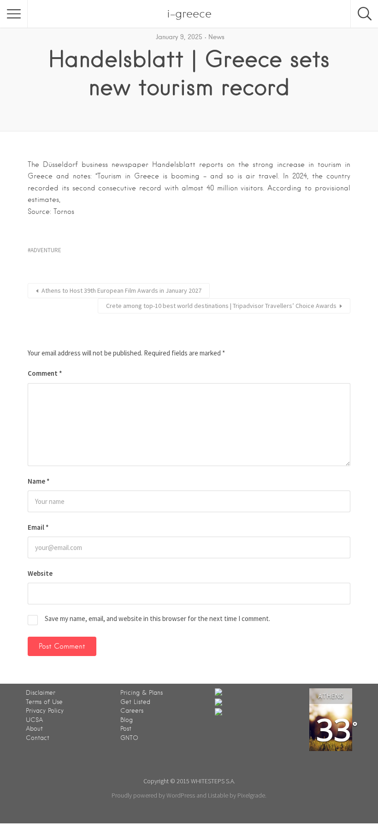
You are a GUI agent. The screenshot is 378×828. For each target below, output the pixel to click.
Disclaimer (40, 692)
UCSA (34, 719)
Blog (126, 719)
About (34, 728)
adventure (45, 250)
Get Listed (135, 701)
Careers (131, 710)
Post (125, 728)
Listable (218, 795)
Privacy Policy (45, 710)
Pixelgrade (251, 795)
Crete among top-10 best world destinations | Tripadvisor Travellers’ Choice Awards (221, 306)
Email (38, 527)
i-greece (189, 13)
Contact (37, 737)
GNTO (129, 737)
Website (40, 573)
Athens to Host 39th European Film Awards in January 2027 (121, 290)
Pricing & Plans (141, 692)
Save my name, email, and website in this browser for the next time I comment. (157, 618)
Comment (45, 373)
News (216, 37)
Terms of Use (44, 701)
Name (39, 481)
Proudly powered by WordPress (153, 795)
